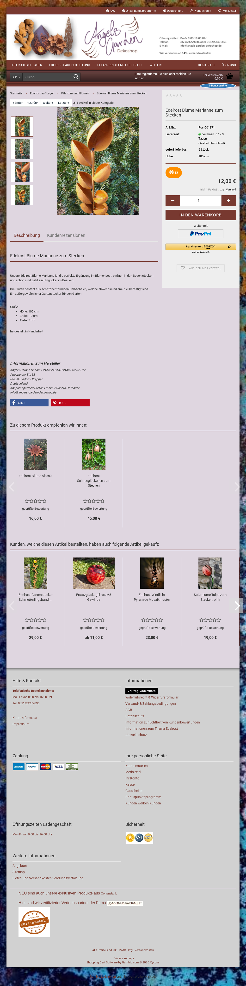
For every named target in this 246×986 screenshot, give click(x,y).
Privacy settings (123, 958)
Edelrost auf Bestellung (69, 65)
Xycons (155, 962)
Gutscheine (133, 791)
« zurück (32, 102)
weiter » (48, 102)
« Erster (17, 102)
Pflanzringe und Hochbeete (119, 65)
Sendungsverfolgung (67, 878)
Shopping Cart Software (101, 962)
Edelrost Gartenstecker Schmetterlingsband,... (35, 597)
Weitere (156, 65)
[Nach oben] (233, 979)
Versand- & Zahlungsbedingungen (150, 703)
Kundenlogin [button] (202, 10)
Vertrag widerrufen (142, 691)
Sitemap (18, 872)
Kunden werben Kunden (143, 803)
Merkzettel (228, 10)
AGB (128, 710)
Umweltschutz (136, 735)
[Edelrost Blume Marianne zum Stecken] (98, 160)
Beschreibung (27, 235)
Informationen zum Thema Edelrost (151, 728)
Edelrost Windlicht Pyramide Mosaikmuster (152, 597)
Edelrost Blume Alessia (35, 476)
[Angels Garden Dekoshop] (123, 37)
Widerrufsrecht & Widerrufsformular (151, 697)
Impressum (20, 724)
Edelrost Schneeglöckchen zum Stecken (93, 480)
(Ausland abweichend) (211, 143)
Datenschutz (134, 716)
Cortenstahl (108, 893)
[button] (173, 10)
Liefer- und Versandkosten (32, 878)
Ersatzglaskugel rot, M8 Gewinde (93, 597)
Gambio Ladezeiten (103, 976)
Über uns (229, 65)
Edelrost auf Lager (26, 65)
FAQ (112, 10)
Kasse (130, 784)
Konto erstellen (136, 766)
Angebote (19, 866)
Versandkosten (144, 950)
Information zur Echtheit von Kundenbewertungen (162, 722)
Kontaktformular (24, 718)
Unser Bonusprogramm (140, 10)
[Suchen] (75, 77)
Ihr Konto (132, 778)
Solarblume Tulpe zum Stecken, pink (210, 597)
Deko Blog (206, 65)
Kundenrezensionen (66, 235)
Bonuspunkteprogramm (143, 797)
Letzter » (64, 102)
